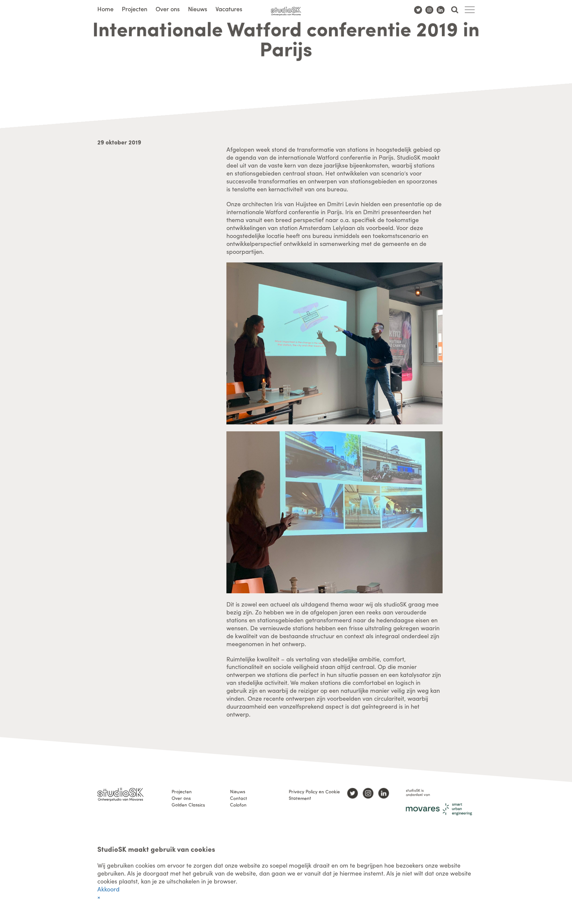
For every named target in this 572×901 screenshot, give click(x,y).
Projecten (134, 9)
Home (105, 9)
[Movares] (439, 809)
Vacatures (228, 9)
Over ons (168, 9)
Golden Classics (188, 804)
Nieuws (197, 9)
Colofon (238, 804)
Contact (238, 798)
